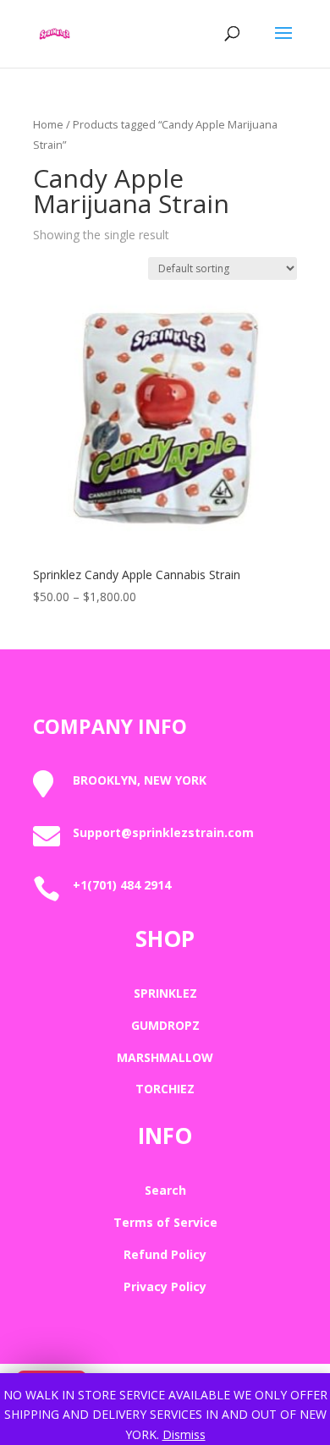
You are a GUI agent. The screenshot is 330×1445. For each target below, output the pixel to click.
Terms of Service (165, 1222)
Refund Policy (165, 1254)
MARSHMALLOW (165, 1057)
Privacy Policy (165, 1286)
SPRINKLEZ (165, 993)
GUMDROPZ (165, 1025)
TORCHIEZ (165, 1089)
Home (48, 124)
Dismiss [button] (184, 1434)
